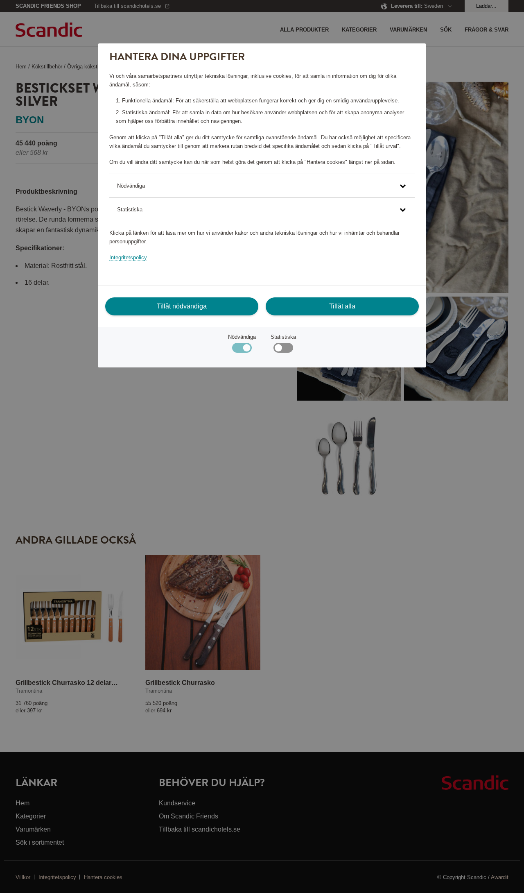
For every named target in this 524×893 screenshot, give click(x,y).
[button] (261, 185)
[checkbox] (283, 350)
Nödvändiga (242, 337)
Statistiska (283, 337)
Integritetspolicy (128, 257)
